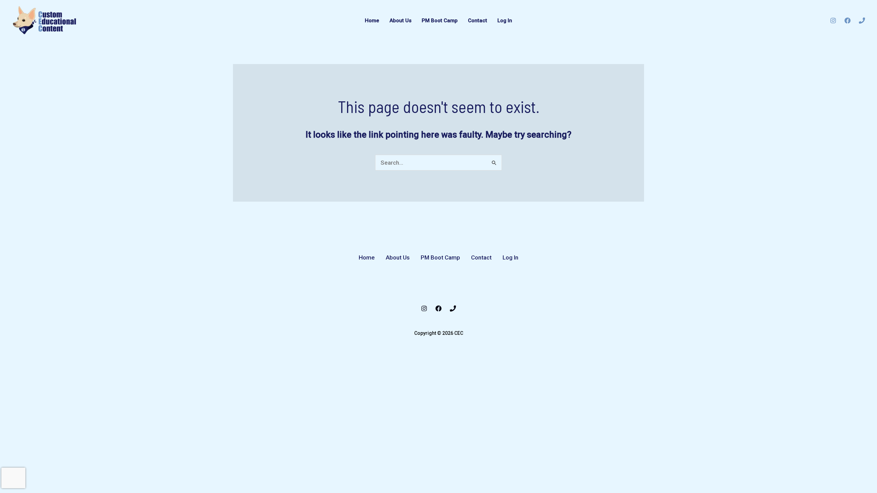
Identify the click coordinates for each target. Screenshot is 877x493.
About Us (400, 20)
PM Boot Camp (440, 20)
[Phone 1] (862, 20)
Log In (504, 20)
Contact (477, 20)
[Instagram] (833, 20)
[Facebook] (847, 20)
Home (372, 20)
